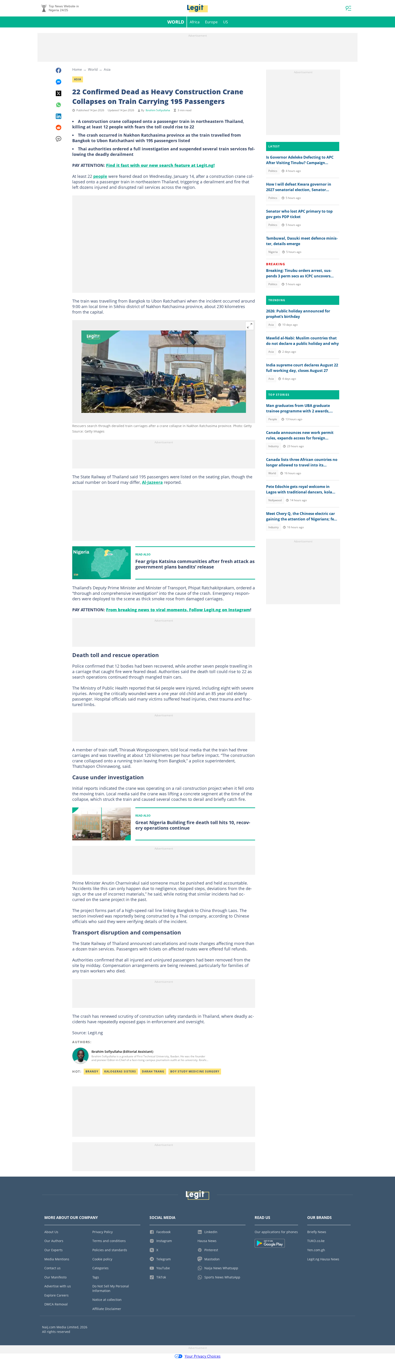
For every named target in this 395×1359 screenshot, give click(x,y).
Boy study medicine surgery (194, 1071)
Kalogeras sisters (120, 1071)
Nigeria (273, 252)
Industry (273, 446)
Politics (272, 171)
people (100, 176)
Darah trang (153, 1071)
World (175, 22)
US (225, 21)
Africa (195, 21)
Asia (107, 69)
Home (77, 69)
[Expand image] (249, 325)
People (272, 419)
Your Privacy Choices (203, 1356)
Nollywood (275, 500)
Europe (211, 21)
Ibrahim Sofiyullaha (158, 110)
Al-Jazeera (152, 482)
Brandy (91, 1071)
